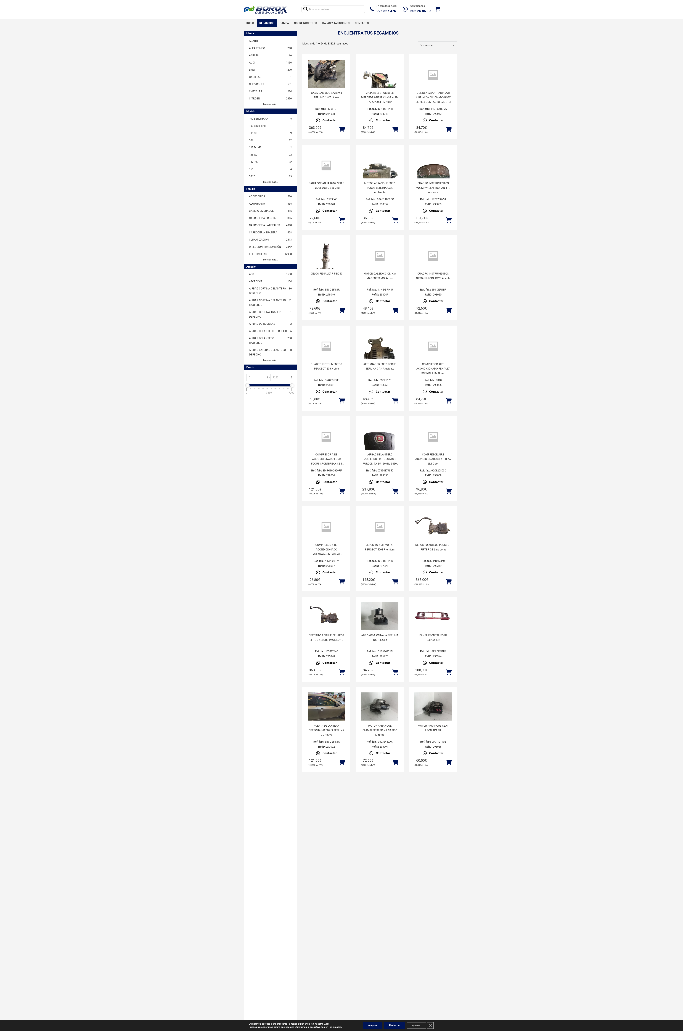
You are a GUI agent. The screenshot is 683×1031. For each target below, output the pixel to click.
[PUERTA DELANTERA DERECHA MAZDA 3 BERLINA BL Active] (326, 706)
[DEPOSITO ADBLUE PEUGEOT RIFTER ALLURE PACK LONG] (326, 616)
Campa (284, 23)
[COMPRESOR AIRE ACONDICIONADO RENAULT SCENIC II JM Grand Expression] (433, 346)
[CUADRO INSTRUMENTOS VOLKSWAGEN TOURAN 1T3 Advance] (433, 175)
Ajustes (416, 1025)
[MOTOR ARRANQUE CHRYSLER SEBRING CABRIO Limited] (379, 706)
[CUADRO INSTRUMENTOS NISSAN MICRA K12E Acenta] (433, 255)
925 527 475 (386, 11)
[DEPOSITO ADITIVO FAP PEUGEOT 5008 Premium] (379, 527)
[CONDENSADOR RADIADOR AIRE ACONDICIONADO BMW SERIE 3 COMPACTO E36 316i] (433, 75)
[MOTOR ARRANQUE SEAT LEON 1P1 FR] (433, 706)
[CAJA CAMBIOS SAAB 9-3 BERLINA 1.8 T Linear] (326, 74)
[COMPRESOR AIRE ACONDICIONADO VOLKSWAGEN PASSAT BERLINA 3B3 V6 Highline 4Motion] (326, 527)
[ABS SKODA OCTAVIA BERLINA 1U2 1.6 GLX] (379, 616)
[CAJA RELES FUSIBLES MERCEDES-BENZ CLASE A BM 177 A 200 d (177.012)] (379, 84)
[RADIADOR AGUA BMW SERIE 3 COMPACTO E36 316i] (326, 165)
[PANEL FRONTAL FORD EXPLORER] (433, 616)
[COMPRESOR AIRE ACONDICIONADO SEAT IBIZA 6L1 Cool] (433, 436)
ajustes (337, 1027)
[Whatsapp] (405, 9)
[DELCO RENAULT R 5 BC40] (326, 265)
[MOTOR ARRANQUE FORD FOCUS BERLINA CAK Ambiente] (379, 175)
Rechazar (394, 1025)
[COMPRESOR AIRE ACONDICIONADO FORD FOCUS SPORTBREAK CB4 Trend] (326, 436)
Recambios (266, 23)
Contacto (362, 23)
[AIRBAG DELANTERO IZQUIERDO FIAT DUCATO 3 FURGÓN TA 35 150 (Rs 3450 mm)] (379, 446)
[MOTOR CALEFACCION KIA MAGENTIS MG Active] (379, 255)
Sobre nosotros (305, 23)
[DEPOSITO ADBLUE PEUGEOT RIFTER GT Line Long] (433, 526)
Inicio (250, 23)
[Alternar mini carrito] (437, 9)
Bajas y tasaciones (336, 23)
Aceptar (372, 1025)
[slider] (247, 385)
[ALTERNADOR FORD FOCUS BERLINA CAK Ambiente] (379, 356)
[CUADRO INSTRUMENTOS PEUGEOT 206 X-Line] (326, 346)
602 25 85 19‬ (420, 11)
